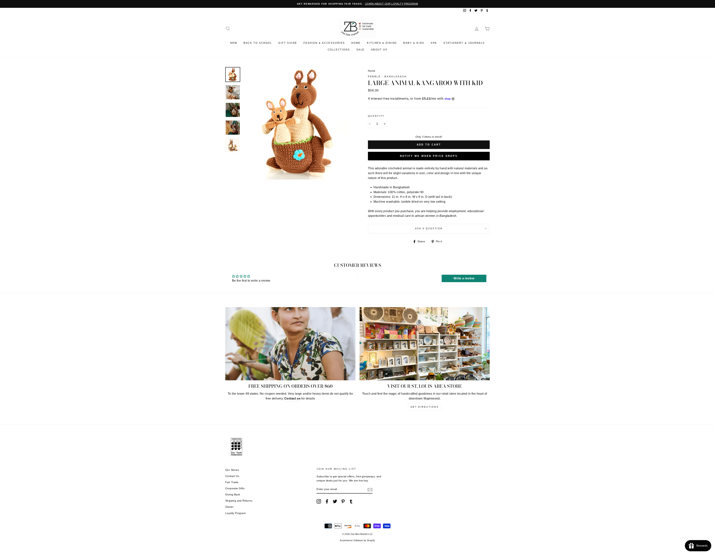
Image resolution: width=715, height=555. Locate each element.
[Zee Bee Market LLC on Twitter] (335, 501)
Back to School (258, 43)
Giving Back (232, 494)
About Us (379, 49)
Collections (339, 49)
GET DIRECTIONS (425, 407)
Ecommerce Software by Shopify (357, 540)
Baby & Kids (413, 43)
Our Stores (232, 470)
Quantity (376, 116)
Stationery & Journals (464, 43)
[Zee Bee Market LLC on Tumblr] (351, 501)
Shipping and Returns (238, 500)
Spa (434, 43)
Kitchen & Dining (382, 43)
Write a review (464, 278)
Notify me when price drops (429, 156)
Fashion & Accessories (324, 43)
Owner (229, 506)
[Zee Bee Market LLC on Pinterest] (343, 501)
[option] (357, 4)
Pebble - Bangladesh (387, 76)
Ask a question (429, 228)
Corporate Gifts (234, 488)
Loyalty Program (235, 513)
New (233, 43)
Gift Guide (287, 43)
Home (355, 43)
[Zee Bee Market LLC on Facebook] (327, 501)
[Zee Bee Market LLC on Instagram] (319, 501)
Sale (360, 49)
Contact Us (232, 476)
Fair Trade (231, 482)
